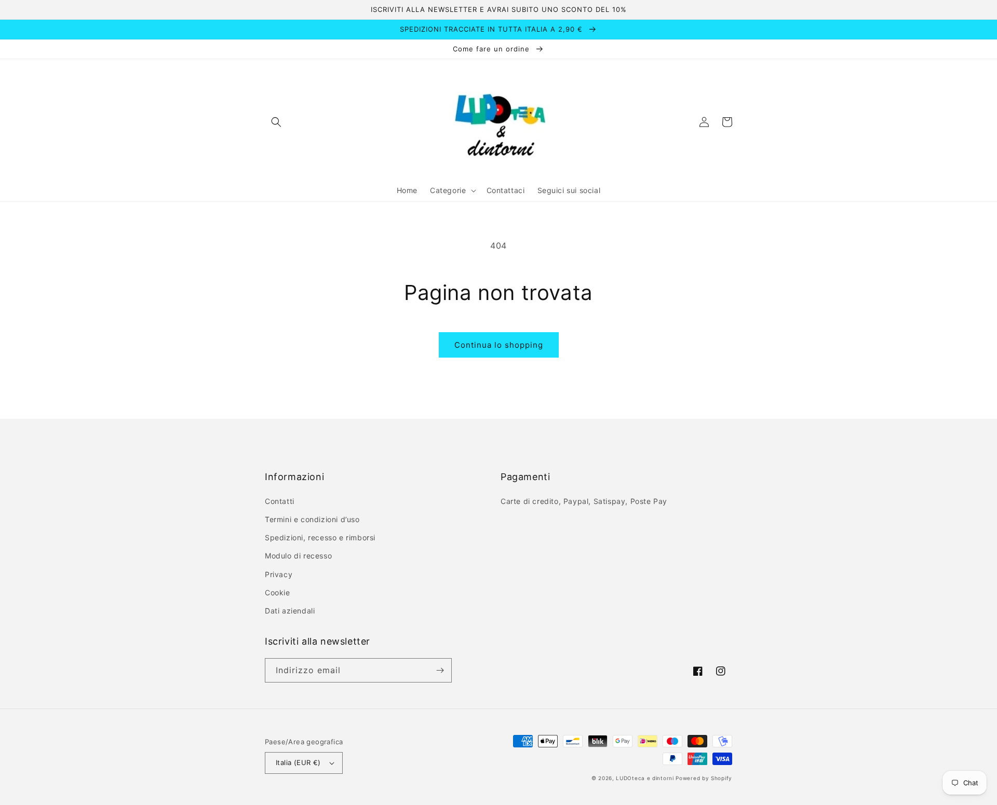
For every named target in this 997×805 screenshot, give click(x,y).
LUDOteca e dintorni (644, 778)
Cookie (277, 592)
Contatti (279, 501)
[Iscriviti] (439, 670)
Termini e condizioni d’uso (312, 519)
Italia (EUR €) (298, 762)
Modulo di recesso (298, 555)
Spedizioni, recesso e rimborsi (320, 537)
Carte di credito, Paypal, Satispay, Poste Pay (584, 501)
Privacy (278, 574)
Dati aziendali (290, 610)
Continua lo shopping (498, 345)
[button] (276, 122)
